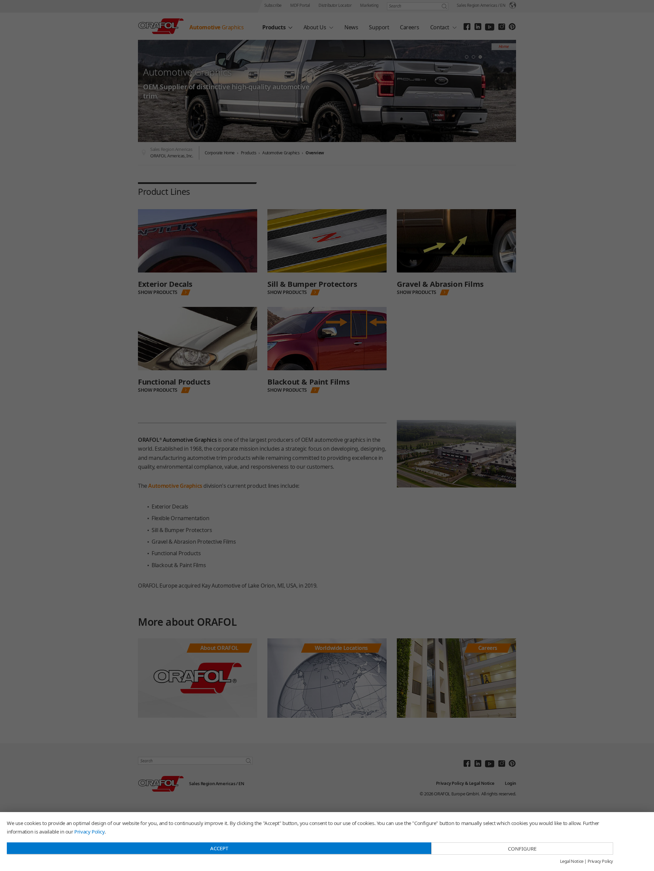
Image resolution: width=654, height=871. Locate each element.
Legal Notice (571, 861)
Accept (219, 848)
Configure (522, 848)
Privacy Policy (89, 831)
